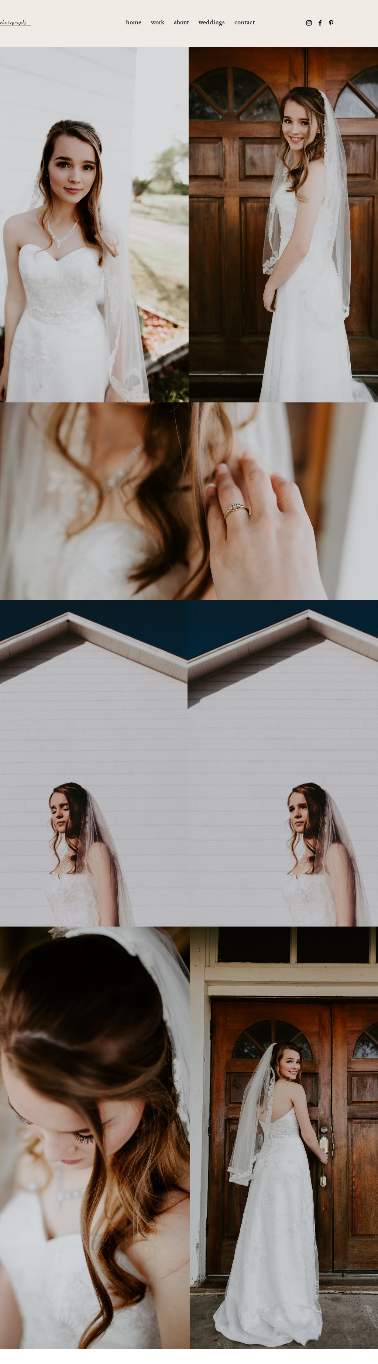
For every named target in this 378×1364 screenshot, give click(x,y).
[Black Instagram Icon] (309, 23)
